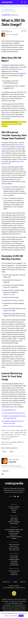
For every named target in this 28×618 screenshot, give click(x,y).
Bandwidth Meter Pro (9, 410)
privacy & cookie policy (10, 616)
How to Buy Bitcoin (14, 544)
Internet (8, 151)
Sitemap (14, 512)
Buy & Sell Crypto (14, 542)
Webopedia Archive (14, 568)
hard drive (7, 112)
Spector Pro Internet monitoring (12, 426)
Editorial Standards (14, 506)
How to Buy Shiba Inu (14, 548)
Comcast (11, 294)
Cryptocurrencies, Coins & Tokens (14, 529)
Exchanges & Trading (14, 531)
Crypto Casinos (14, 556)
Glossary (14, 538)
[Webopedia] (6, 2)
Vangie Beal (15, 34)
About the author (13, 459)
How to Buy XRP (14, 546)
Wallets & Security (14, 533)
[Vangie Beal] (3, 33)
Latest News (14, 518)
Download (6, 187)
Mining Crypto (14, 535)
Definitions (14, 572)
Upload (5, 198)
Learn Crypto (14, 527)
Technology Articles (14, 571)
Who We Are (14, 504)
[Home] (2, 9)
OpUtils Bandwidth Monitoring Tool (14, 413)
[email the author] (2, 474)
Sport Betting (14, 557)
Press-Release (14, 523)
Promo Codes (14, 563)
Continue (21, 616)
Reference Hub (14, 574)
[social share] (10, 496)
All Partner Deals (14, 565)
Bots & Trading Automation (14, 536)
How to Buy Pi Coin (14, 550)
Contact (14, 510)
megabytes (22, 73)
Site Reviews (14, 561)
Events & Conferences (14, 521)
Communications (8, 9)
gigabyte (7, 65)
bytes (17, 69)
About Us (23, 581)
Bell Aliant (12, 310)
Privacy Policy (14, 508)
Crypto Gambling (14, 553)
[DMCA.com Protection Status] (14, 592)
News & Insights (14, 515)
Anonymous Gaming (14, 559)
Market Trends (14, 520)
